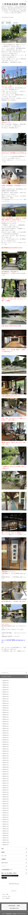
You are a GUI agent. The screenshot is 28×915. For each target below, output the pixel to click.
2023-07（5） (6, 764)
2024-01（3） (6, 751)
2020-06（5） (6, 839)
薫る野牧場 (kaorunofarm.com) (12, 247)
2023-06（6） (6, 767)
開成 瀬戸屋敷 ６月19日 (10, 23)
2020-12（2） (6, 826)
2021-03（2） (6, 821)
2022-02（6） (6, 803)
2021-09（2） (6, 810)
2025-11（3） (6, 700)
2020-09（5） (6, 833)
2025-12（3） (6, 698)
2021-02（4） (6, 824)
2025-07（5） (6, 710)
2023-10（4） (6, 757)
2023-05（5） (6, 769)
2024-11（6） (6, 728)
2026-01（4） (6, 696)
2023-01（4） (6, 778)
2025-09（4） (6, 705)
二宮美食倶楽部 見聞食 (14, 4)
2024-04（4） (6, 744)
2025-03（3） (6, 719)
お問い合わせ (4, 862)
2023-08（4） (6, 762)
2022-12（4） (6, 780)
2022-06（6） (6, 794)
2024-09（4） (6, 732)
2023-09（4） (6, 760)
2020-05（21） (6, 842)
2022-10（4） (6, 785)
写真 (2, 848)
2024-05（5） (6, 741)
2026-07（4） (6, 682)
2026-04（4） (6, 689)
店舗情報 (3, 859)
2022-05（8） (6, 796)
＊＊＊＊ (3, 866)
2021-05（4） (6, 817)
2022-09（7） (6, 787)
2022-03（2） (6, 801)
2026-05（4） (6, 687)
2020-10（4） (6, 830)
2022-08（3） (6, 789)
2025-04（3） (6, 716)
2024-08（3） (6, 735)
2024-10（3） (6, 730)
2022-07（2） (6, 792)
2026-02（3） (6, 694)
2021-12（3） (6, 808)
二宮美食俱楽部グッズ (6, 869)
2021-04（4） (6, 819)
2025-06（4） (6, 712)
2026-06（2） (6, 685)
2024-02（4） (6, 748)
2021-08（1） (6, 812)
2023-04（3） (6, 771)
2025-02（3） (6, 721)
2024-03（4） (6, 746)
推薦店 (3, 852)
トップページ (4, 672)
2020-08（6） (6, 835)
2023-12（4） (6, 753)
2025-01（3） (6, 723)
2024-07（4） (6, 737)
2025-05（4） (6, 714)
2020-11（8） (6, 828)
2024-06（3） (6, 739)
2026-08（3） (6, 680)
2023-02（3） (6, 776)
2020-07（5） (6, 837)
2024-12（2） (6, 726)
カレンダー (4, 855)
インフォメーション (6, 676)
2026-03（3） (6, 691)
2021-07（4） (6, 814)
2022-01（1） (6, 805)
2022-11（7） (6, 783)
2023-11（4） (6, 755)
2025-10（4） (6, 703)
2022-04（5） (6, 798)
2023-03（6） (6, 773)
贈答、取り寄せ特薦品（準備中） (9, 873)
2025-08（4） (6, 707)
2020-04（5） (6, 844)
